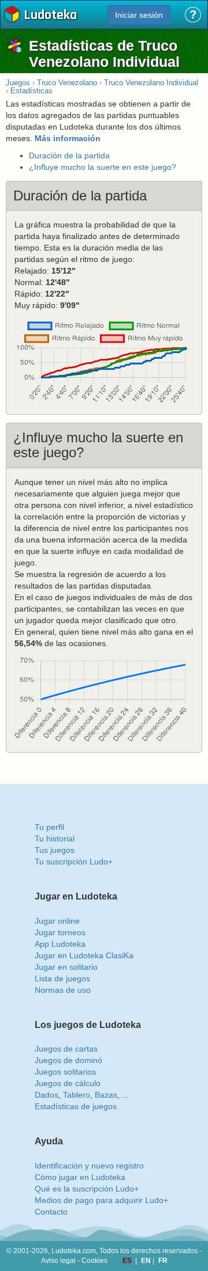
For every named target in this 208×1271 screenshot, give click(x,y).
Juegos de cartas (66, 1048)
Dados (46, 1094)
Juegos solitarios (65, 1071)
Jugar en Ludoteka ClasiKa (84, 955)
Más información (68, 138)
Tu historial (55, 838)
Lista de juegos (62, 978)
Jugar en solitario (66, 967)
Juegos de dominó (68, 1060)
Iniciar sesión (139, 15)
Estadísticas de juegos (76, 1106)
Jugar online (57, 920)
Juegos (18, 82)
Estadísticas (31, 90)
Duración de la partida (69, 155)
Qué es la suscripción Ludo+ (87, 1188)
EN (147, 1261)
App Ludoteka (60, 943)
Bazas (106, 1094)
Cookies (94, 1261)
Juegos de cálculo (68, 1083)
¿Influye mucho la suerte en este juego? (102, 167)
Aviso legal (58, 1261)
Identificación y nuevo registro (89, 1165)
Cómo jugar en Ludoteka (80, 1177)
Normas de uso (63, 990)
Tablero (76, 1094)
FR (163, 1261)
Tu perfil (49, 827)
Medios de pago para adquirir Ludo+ (101, 1200)
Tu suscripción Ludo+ (74, 861)
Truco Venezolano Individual (151, 82)
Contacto (51, 1211)
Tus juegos (55, 850)
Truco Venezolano (67, 82)
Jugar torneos (60, 932)
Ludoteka (50, 16)
